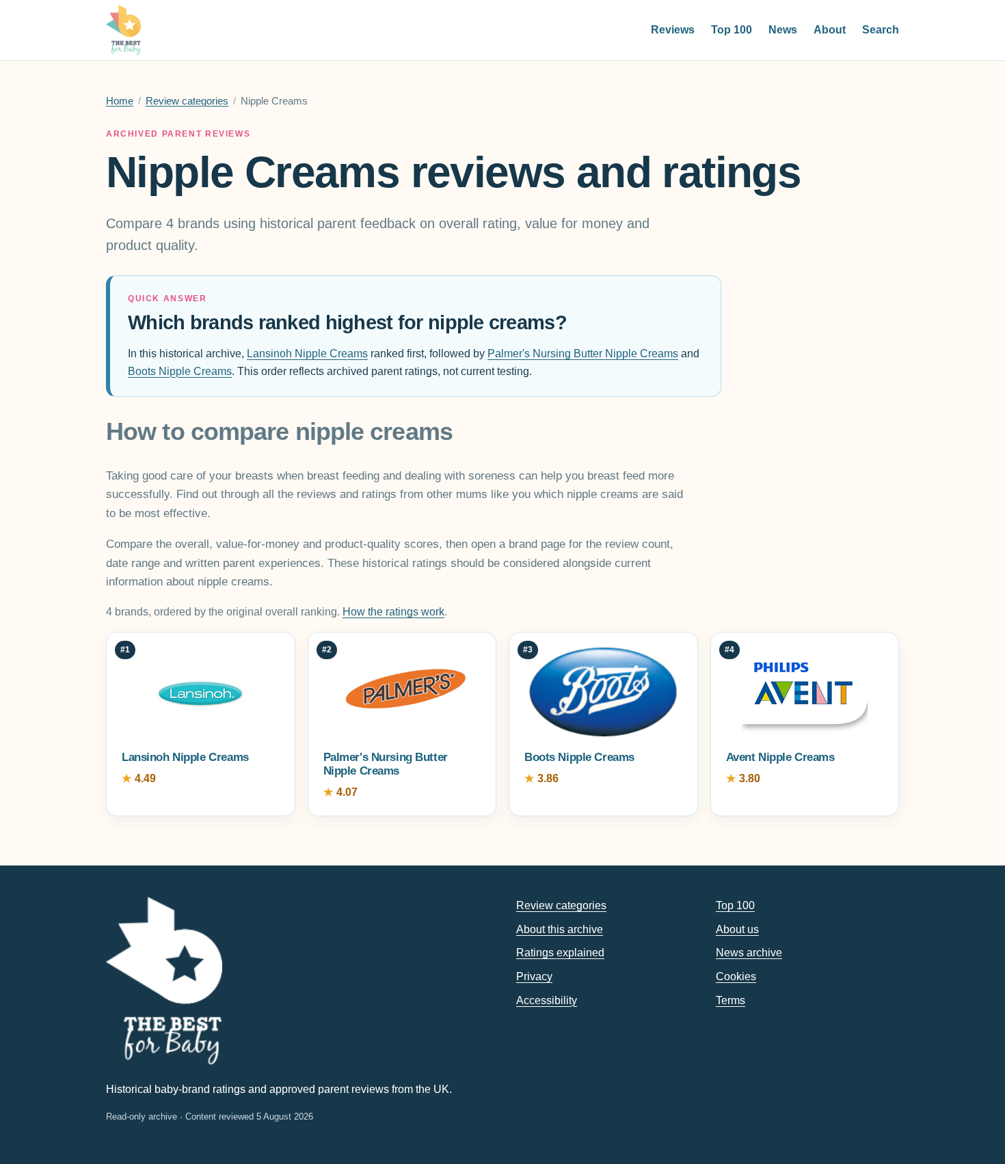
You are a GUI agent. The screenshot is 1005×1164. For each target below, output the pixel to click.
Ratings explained (560, 952)
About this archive (559, 929)
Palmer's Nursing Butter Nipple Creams (582, 353)
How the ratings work (393, 612)
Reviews (673, 30)
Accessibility (546, 1000)
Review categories (187, 101)
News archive (749, 952)
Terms (730, 1000)
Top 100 (731, 30)
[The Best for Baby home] (123, 30)
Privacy (534, 976)
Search (880, 30)
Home (119, 101)
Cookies (736, 976)
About (830, 30)
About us (737, 929)
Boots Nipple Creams (180, 371)
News (782, 30)
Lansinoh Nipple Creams (307, 353)
